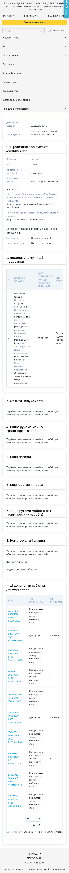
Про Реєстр (8, 16)
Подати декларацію (34, 22)
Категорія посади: (12, 73)
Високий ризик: (11, 91)
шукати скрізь (59, 30)
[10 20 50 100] (33, 819)
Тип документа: (10, 55)
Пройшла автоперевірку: (16, 109)
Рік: (4, 46)
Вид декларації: (11, 37)
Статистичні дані (56, 16)
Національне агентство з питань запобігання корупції (38, 869)
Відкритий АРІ (31, 16)
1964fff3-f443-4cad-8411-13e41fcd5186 (15, 697)
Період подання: (11, 82)
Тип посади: (9, 64)
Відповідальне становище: (16, 100)
